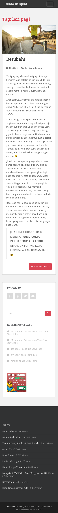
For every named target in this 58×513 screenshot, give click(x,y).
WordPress (37, 509)
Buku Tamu (31, 360)
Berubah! (15, 59)
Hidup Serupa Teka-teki (14, 467)
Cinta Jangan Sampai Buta (15, 487)
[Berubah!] (29, 39)
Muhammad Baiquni (21, 331)
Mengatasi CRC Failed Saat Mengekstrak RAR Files (27, 473)
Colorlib (48, 506)
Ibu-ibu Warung (9, 461)
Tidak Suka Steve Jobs (31, 348)
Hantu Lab (31, 354)
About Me (7, 449)
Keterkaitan (8, 481)
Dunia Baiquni (16, 4)
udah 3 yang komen (32, 68)
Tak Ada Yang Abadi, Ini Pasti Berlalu (20, 443)
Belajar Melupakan (11, 437)
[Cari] (48, 313)
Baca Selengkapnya (40, 266)
